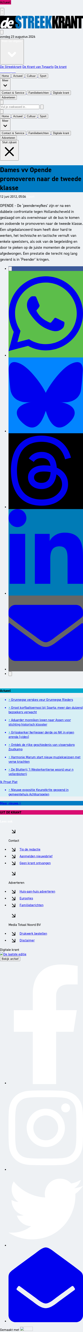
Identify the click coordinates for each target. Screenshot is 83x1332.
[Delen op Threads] (46, 507)
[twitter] (46, 1245)
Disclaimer (27, 940)
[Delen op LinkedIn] (46, 593)
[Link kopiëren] (10, 674)
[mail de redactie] (46, 1321)
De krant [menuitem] (60, 66)
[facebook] (46, 1083)
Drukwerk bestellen (33, 933)
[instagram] (46, 1169)
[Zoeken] (42, 107)
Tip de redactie (30, 849)
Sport (30, 196)
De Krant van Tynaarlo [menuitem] (38, 66)
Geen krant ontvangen (35, 863)
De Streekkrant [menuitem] (10, 66)
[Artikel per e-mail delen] (46, 669)
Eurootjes (26, 898)
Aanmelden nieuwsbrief (36, 856)
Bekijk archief (10, 958)
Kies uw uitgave (12, 41)
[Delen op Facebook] (10, 268)
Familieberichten (31, 905)
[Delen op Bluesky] (46, 431)
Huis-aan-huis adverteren (37, 891)
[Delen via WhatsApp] (46, 355)
